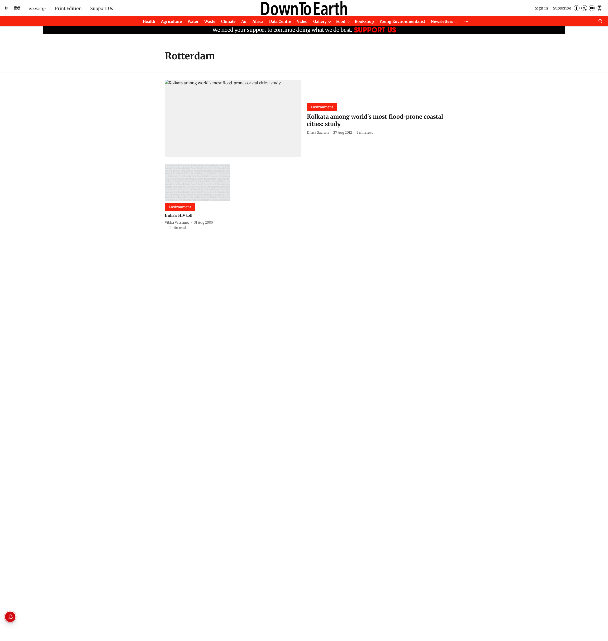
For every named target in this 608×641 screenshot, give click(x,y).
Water (193, 21)
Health (149, 21)
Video (302, 21)
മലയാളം (37, 8)
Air (244, 21)
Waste (209, 21)
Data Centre (280, 21)
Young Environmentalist (402, 21)
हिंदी (17, 8)
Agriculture (171, 21)
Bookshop (364, 21)
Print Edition (68, 8)
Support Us (101, 8)
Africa (257, 21)
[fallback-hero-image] (233, 118)
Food (340, 21)
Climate (228, 21)
